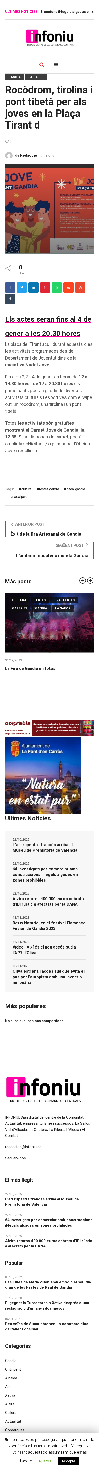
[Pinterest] (45, 287)
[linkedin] (33, 287)
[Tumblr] (10, 299)
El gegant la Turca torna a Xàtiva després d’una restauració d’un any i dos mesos (47, 1306)
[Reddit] (68, 287)
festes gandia (49, 489)
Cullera (10, 1412)
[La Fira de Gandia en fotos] (49, 623)
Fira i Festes (64, 600)
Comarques (15, 1430)
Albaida (11, 1378)
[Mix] (80, 287)
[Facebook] (10, 287)
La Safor (36, 77)
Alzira (9, 1404)
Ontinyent (13, 1369)
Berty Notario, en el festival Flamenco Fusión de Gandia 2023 (49, 926)
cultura (26, 489)
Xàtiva (10, 1395)
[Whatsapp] (57, 287)
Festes (40, 600)
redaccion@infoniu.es (23, 1147)
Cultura (19, 600)
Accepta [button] (68, 1461)
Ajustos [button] (44, 1461)
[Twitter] (22, 287)
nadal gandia (76, 489)
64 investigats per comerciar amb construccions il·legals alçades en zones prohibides (45, 875)
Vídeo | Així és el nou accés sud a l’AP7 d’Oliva (44, 950)
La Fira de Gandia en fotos (30, 668)
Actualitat (13, 1421)
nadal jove (19, 496)
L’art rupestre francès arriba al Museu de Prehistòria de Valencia (45, 847)
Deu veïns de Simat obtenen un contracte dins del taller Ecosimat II (46, 1326)
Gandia (14, 77)
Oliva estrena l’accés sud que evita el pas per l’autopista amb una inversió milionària (49, 977)
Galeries (19, 608)
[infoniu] (49, 37)
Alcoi (9, 1386)
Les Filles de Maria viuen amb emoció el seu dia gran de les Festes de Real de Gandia (48, 1285)
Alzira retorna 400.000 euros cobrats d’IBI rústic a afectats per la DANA (48, 901)
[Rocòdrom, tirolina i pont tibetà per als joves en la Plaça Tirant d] (49, 209)
